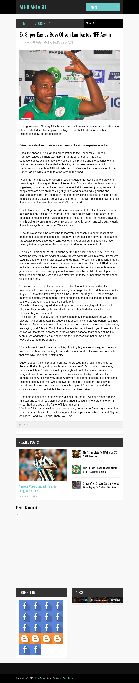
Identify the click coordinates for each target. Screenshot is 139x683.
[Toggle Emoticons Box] (18, 515)
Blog (24, 605)
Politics (24, 627)
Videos (35, 605)
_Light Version (46, 638)
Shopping (35, 627)
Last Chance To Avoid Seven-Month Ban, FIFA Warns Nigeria (100, 469)
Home (23, 23)
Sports (40, 23)
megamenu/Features (57, 616)
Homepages (57, 627)
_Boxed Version (57, 638)
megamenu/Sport (46, 627)
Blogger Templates (64, 678)
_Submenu (46, 605)
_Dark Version (35, 638)
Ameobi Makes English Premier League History (38, 488)
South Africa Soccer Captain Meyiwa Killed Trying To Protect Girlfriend (101, 485)
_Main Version (24, 638)
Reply (38, 42)
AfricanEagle (33, 7)
